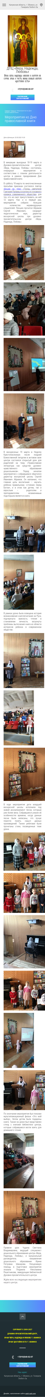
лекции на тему (13, 189)
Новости (13, 110)
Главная (7, 110)
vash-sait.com (30, 1393)
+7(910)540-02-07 (25, 89)
